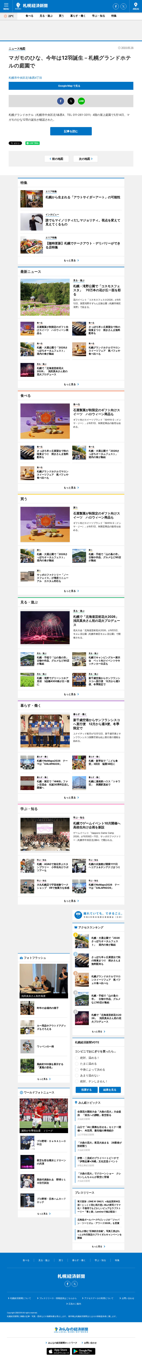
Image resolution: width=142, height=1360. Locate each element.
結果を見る (109, 1089)
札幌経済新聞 (31, 6)
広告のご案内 (75, 1303)
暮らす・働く (78, 15)
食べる (29, 15)
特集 (114, 15)
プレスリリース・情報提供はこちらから (58, 1298)
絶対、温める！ (90, 1057)
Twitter (123, 6)
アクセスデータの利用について (98, 1298)
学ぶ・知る (98, 15)
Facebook (116, 6)
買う (61, 15)
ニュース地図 (17, 48)
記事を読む (71, 131)
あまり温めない (90, 1075)
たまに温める (88, 1063)
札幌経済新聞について (20, 1298)
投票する (86, 1089)
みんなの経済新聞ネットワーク (71, 1330)
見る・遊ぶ (46, 15)
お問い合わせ (128, 1298)
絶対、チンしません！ (94, 1081)
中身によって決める (92, 1069)
